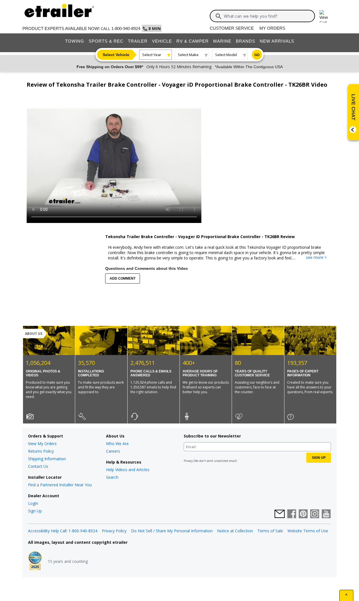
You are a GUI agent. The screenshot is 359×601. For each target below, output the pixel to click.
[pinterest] (303, 514)
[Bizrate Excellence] (35, 561)
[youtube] (326, 514)
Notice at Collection (235, 530)
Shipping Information (47, 458)
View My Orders (42, 443)
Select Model (226, 54)
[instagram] (314, 514)
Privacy (188, 461)
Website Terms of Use (307, 530)
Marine (222, 41)
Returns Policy (41, 451)
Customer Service (232, 28)
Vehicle (162, 41)
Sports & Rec (106, 41)
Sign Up (35, 511)
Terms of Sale (270, 530)
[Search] (218, 16)
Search (112, 477)
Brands (245, 41)
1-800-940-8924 (125, 28)
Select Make (188, 54)
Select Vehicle (116, 54)
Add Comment (122, 278)
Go (256, 55)
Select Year (151, 54)
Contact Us (38, 466)
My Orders (272, 28)
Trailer (138, 41)
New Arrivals (277, 41)
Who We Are (117, 443)
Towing (74, 41)
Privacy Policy (114, 530)
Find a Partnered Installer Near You (60, 484)
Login (33, 503)
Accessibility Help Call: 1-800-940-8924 (62, 530)
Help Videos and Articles (127, 469)
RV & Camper (192, 41)
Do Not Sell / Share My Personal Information (172, 530)
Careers (113, 451)
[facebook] (291, 514)
